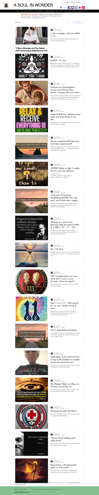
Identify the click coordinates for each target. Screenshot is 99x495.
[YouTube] (72, 7)
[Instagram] (83, 7)
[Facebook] (69, 7)
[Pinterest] (79, 7)
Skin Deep (34, 16)
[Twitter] (76, 7)
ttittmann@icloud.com (21, 492)
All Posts (17, 22)
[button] (31, 11)
